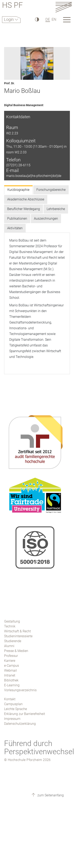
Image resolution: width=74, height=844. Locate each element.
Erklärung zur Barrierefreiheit (24, 714)
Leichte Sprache (15, 709)
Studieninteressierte (18, 636)
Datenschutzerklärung (20, 724)
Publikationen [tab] (17, 218)
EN (54, 19)
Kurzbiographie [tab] (18, 190)
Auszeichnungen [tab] (46, 218)
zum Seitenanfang (50, 795)
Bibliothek (11, 680)
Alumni (9, 646)
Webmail (10, 670)
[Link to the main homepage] (64, 7)
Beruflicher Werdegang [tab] (23, 209)
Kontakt (9, 699)
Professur (11, 656)
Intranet (9, 675)
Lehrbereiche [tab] (56, 209)
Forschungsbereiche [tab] (51, 190)
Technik (9, 626)
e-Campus (11, 666)
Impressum (12, 719)
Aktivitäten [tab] (15, 228)
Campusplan (13, 704)
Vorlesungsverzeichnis (20, 690)
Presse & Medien (16, 651)
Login (9, 19)
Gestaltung (12, 621)
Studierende (12, 641)
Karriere (9, 661)
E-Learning (12, 685)
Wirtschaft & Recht (17, 631)
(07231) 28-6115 (18, 165)
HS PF (12, 6)
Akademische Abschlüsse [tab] (25, 199)
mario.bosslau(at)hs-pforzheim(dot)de (33, 176)
